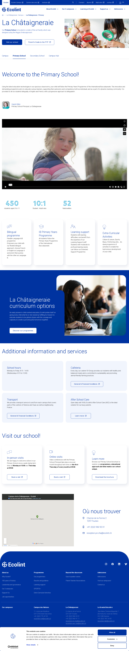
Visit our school (12, 42)
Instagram (106, 564)
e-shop (109, 2)
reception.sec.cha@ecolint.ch (76, 623)
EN (120, 2)
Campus (5, 56)
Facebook (112, 564)
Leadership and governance (11, 585)
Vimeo (126, 564)
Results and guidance (41, 581)
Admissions (118, 9)
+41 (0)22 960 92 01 (96, 527)
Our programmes (39, 577)
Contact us (101, 585)
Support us (104, 9)
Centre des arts (31, 2)
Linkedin (119, 564)
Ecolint (6, 2)
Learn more (79, 416)
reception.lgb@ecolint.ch (106, 621)
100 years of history (9, 581)
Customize (111, 639)
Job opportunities (8, 597)
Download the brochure (104, 477)
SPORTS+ (37, 589)
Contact (81, 2)
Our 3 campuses (7, 589)
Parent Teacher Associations (75, 581)
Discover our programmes (23, 331)
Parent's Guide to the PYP (38, 42)
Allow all (112, 632)
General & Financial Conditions (85, 384)
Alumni (89, 2)
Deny (112, 645)
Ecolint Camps (16, 2)
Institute (45, 2)
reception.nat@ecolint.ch (42, 619)
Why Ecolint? (6, 577)
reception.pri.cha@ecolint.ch (99, 533)
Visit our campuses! (104, 581)
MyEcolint (99, 2)
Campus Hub (54, 56)
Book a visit (15, 477)
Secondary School (37, 56)
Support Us (6, 593)
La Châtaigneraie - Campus (15, 15)
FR (123, 2)
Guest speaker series (73, 577)
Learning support (39, 585)
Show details (31, 645)
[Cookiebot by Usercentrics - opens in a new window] (13, 647)
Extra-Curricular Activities (42, 593)
